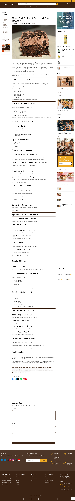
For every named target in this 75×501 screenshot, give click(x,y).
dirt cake (44, 367)
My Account (33, 476)
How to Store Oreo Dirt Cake (6, 40)
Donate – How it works (49, 480)
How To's (68, 279)
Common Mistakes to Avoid (6, 37)
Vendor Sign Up (4, 484)
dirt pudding (49, 367)
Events (17, 482)
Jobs (17, 478)
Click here (59, 136)
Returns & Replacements (6, 478)
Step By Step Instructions (5, 25)
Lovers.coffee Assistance (6, 476)
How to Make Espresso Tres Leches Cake (64, 184)
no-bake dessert (15, 370)
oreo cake (33, 370)
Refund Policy (42, 498)
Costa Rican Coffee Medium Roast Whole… (68, 50)
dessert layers (40, 367)
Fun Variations (5, 29)
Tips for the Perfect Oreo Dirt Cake (6, 28)
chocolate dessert (15, 367)
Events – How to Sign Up (50, 476)
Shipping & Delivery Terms (52, 498)
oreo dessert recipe (39, 370)
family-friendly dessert (21, 369)
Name (13, 423)
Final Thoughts (5, 42)
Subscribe (43, 460)
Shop (34, 6)
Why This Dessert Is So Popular (6, 20)
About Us (42, 6)
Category (38, 6)
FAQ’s (32, 480)
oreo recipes (51, 370)
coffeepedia (59, 279)
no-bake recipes (21, 370)
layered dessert (46, 369)
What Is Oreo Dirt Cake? (6, 17)
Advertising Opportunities (6, 480)
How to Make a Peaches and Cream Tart (67, 188)
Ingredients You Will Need (6, 23)
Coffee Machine (60, 274)
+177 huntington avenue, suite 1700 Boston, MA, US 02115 (68, 491)
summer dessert (27, 372)
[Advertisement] (34, 13)
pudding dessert (20, 372)
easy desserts (14, 369)
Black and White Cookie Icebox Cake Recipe (67, 193)
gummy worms (33, 369)
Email (13, 429)
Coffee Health (68, 271)
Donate (17, 484)
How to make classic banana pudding (67, 205)
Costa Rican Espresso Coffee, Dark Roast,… (68, 62)
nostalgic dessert (28, 370)
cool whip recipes (22, 367)
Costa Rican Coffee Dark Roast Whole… (63, 46)
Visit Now (59, 92)
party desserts (14, 372)
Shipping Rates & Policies (6, 482)
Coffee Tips (68, 276)
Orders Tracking (34, 478)
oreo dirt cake (45, 370)
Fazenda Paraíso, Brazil (66, 67)
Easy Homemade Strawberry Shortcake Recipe (67, 199)
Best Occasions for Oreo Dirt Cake (6, 32)
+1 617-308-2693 (67, 486)
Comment (14, 408)
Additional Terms (62, 498)
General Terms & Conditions (17, 498)
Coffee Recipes (33, 23)
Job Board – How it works (50, 478)
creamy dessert (28, 367)
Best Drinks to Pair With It (6, 35)
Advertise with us (68, 3)
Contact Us (48, 6)
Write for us (61, 3)
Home (26, 6)
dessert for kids (34, 367)
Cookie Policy (35, 498)
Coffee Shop (59, 276)
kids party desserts (40, 369)
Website (14, 436)
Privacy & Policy (28, 498)
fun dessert (28, 369)
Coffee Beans (60, 271)
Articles (30, 6)
